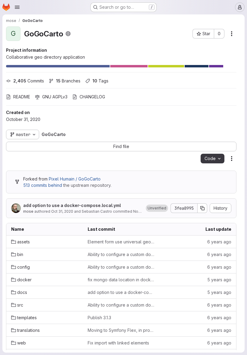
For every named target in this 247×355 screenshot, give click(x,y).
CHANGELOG (92, 96)
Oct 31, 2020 (62, 211)
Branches (68, 80)
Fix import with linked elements (118, 342)
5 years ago (219, 279)
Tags (100, 80)
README (21, 96)
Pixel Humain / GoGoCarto (75, 178)
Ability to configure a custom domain (121, 254)
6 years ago (219, 241)
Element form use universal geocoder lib (121, 241)
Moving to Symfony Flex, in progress (121, 330)
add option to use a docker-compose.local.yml (72, 205)
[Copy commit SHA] (202, 208)
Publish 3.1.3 (99, 317)
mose (28, 211)
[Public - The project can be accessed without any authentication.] (68, 33)
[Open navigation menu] (17, 7)
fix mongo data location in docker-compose (121, 279)
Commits (28, 80)
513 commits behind (42, 185)
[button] (157, 208)
